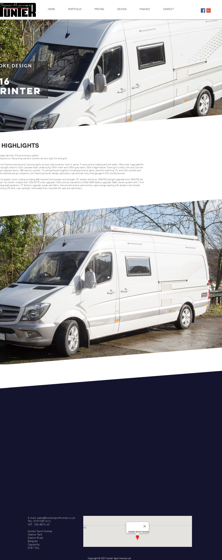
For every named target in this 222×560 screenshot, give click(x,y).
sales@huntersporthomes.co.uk (56, 518)
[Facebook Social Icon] (203, 10)
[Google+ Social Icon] (208, 10)
